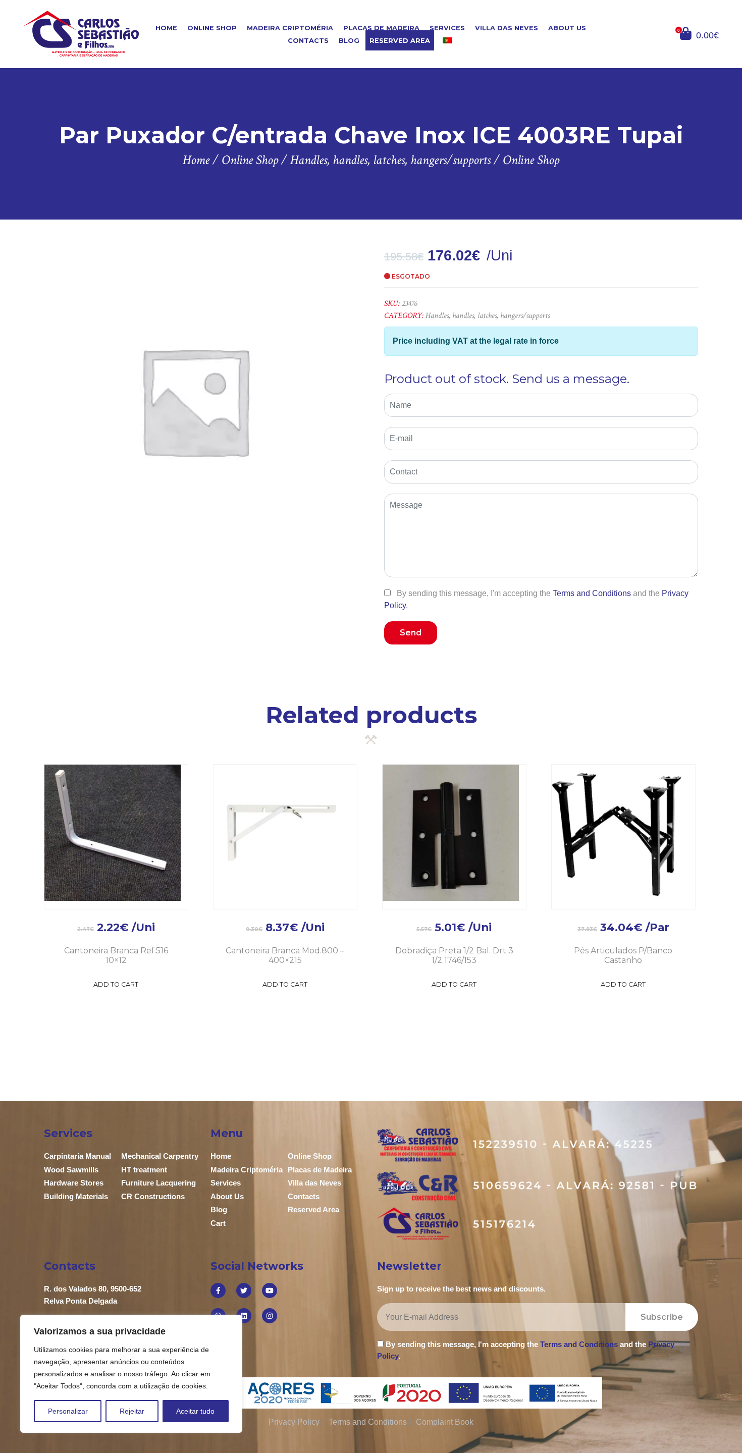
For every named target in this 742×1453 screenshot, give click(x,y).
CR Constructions (153, 1196)
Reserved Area (399, 40)
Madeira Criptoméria (290, 28)
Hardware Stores (73, 1182)
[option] (194, 400)
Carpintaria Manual (77, 1156)
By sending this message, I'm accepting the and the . (536, 599)
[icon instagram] (269, 1315)
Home (166, 28)
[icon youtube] (269, 1290)
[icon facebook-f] (218, 1290)
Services (447, 28)
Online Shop (212, 28)
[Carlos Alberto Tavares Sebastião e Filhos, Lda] (81, 33)
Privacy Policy (294, 1422)
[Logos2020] (371, 1392)
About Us (567, 28)
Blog (349, 40)
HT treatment (144, 1169)
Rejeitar (132, 1411)
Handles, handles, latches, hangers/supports (488, 315)
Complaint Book (444, 1422)
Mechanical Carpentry (159, 1156)
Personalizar (68, 1411)
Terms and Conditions (592, 593)
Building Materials (76, 1196)
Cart (218, 1223)
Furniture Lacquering (158, 1182)
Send (410, 632)
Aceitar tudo (195, 1411)
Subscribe (662, 1317)
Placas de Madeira (381, 28)
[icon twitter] (243, 1290)
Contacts (308, 40)
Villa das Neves (506, 28)
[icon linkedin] (243, 1315)
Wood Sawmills (71, 1169)
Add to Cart (115, 984)
